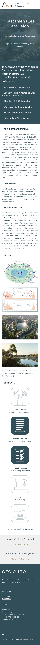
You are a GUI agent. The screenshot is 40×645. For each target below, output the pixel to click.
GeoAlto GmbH (14, 639)
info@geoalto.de (10, 620)
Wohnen (20, 46)
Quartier (31, 44)
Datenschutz (6, 599)
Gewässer (13, 44)
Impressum (6, 596)
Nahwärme (22, 44)
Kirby (31, 639)
